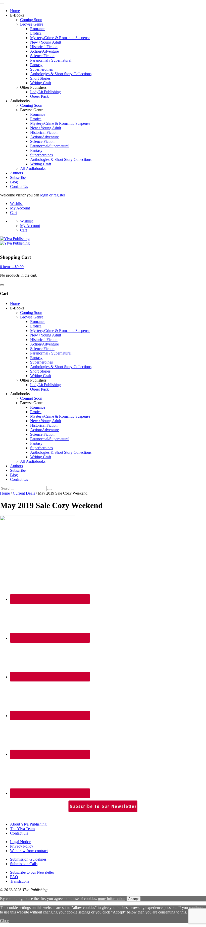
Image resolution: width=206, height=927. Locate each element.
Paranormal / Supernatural (50, 60)
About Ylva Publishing (28, 824)
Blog (14, 182)
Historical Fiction (44, 47)
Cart (13, 212)
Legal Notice (20, 842)
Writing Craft (40, 83)
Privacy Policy (21, 846)
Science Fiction (42, 56)
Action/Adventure (44, 51)
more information (111, 898)
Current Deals (24, 493)
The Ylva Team (22, 829)
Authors (16, 173)
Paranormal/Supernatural (49, 146)
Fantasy (36, 65)
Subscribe (18, 177)
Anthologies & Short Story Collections (60, 74)
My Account (20, 208)
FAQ (14, 877)
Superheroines (41, 69)
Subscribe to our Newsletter (32, 872)
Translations (19, 881)
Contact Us (19, 186)
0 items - (12, 267)
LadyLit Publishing (45, 92)
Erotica (35, 33)
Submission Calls (23, 864)
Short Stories (40, 78)
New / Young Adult (45, 42)
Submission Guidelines (28, 859)
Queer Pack (39, 96)
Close (4, 920)
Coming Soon (31, 20)
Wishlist (16, 203)
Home (15, 11)
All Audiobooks (32, 168)
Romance (37, 29)
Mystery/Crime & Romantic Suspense (60, 38)
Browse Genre (31, 24)
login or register (52, 195)
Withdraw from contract (29, 851)
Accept (133, 899)
